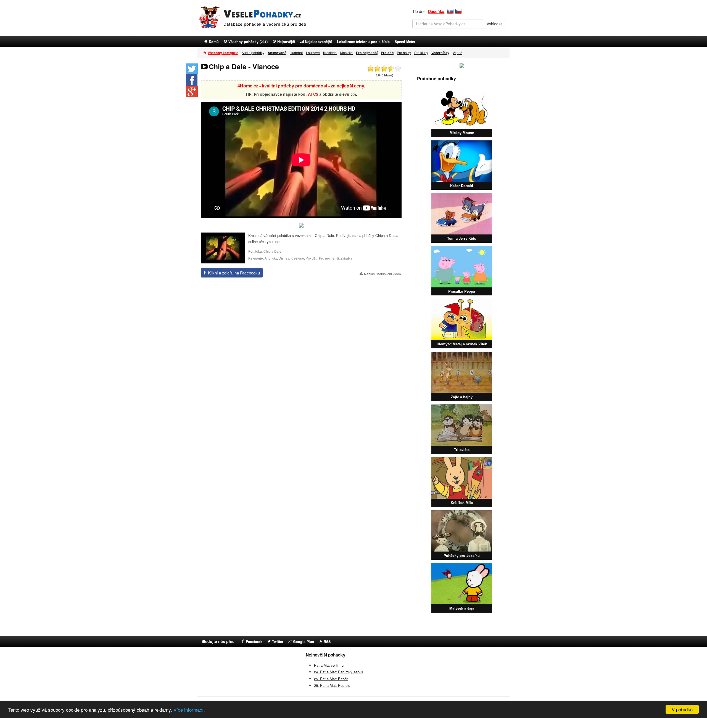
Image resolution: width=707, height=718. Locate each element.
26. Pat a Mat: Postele (332, 685)
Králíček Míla (462, 502)
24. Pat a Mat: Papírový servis (338, 671)
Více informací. (189, 709)
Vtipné (457, 52)
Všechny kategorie (223, 52)
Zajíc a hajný (462, 396)
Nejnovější (286, 41)
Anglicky (271, 258)
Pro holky (404, 52)
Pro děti (311, 258)
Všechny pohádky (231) (248, 41)
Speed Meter (405, 41)
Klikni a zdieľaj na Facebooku (234, 273)
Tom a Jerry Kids (461, 238)
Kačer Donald (461, 185)
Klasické (346, 52)
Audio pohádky (253, 52)
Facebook (254, 641)
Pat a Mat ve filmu (329, 665)
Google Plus (303, 641)
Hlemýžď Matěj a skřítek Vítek (462, 343)
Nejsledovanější (318, 41)
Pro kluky (421, 52)
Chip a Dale (272, 251)
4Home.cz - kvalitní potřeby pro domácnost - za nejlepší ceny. (301, 85)
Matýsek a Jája (461, 608)
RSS (327, 641)
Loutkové (313, 52)
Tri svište (461, 449)
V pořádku (682, 709)
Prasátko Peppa (461, 291)
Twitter (277, 641)
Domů (214, 41)
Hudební (296, 52)
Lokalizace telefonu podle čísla (363, 41)
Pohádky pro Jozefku (462, 555)
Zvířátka (346, 258)
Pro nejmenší (329, 258)
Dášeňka (436, 11)
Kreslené (330, 52)
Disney (284, 258)
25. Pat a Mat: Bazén (331, 678)
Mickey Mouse (462, 132)
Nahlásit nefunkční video (382, 273)
